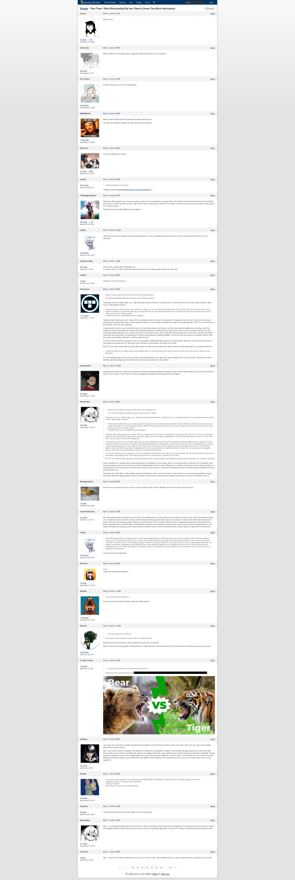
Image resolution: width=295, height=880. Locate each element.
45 (156, 867)
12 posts (83, 503)
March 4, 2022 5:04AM (111, 289)
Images (139, 2)
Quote (212, 13)
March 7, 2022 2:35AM (111, 774)
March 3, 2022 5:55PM (111, 113)
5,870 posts (84, 185)
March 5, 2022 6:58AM (111, 563)
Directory (122, 2)
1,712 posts (84, 315)
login (155, 873)
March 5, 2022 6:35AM (111, 532)
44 (152, 867)
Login (211, 2)
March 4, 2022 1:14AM (111, 261)
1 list (90, 39)
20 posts (83, 812)
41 (138, 867)
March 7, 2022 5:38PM (111, 852)
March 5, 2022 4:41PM (111, 660)
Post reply (210, 8)
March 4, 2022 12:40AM (112, 230)
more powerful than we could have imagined (134, 189)
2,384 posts (84, 105)
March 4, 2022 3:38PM (111, 401)
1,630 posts (84, 617)
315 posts (83, 517)
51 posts (83, 39)
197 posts (83, 765)
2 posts (82, 281)
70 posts (83, 583)
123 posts (83, 666)
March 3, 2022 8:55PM (111, 195)
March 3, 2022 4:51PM (111, 79)
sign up (165, 873)
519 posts (83, 798)
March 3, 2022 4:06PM (111, 48)
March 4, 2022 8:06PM (111, 481)
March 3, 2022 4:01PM (111, 13)
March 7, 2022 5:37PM (111, 820)
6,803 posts (84, 652)
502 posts (83, 222)
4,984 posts (84, 253)
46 (161, 867)
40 (133, 867)
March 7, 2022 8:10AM (111, 806)
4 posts (82, 857)
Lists (131, 2)
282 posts (83, 71)
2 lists (91, 171)
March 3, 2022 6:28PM (111, 148)
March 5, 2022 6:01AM (111, 511)
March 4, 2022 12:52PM (112, 365)
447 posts (83, 425)
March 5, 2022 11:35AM (112, 626)
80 (170, 867)
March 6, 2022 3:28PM (111, 739)
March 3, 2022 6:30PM (111, 179)
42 (142, 867)
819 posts (83, 393)
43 (147, 867)
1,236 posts (84, 140)
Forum (147, 2)
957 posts (83, 267)
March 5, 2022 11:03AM (112, 591)
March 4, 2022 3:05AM (111, 275)
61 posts (83, 171)
